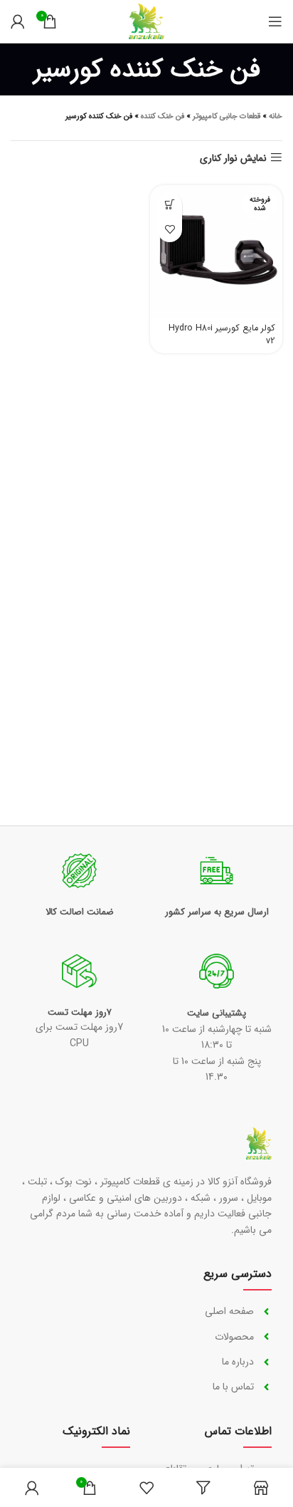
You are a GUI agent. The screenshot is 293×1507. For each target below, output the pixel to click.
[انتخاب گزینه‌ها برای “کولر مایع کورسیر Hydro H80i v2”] (169, 204)
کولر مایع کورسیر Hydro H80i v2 (222, 334)
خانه (275, 116)
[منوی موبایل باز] (275, 21)
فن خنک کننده (162, 116)
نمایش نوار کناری (233, 158)
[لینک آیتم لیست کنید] (215, 1311)
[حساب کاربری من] (18, 21)
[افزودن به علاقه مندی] (169, 229)
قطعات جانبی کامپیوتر (226, 116)
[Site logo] (146, 20)
